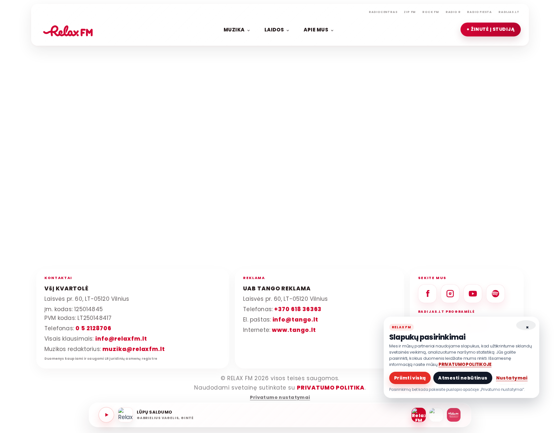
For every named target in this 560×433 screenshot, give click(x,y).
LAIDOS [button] (274, 29)
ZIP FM (410, 12)
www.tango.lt (294, 330)
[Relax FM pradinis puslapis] (68, 29)
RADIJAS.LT (508, 12)
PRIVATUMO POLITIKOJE (465, 364)
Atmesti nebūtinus (462, 378)
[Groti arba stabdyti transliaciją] (106, 415)
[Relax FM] (419, 415)
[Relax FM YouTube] (472, 293)
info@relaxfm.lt (121, 338)
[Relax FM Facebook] (427, 293)
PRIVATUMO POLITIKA (331, 388)
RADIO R (453, 12)
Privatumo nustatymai (280, 397)
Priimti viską (410, 378)
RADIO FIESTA (479, 12)
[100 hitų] (436, 415)
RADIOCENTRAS (383, 12)
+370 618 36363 (297, 309)
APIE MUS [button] (316, 29)
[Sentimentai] (454, 415)
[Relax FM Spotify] (495, 293)
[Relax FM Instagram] (450, 293)
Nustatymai (512, 378)
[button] (491, 29)
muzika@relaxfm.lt (133, 349)
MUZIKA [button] (234, 29)
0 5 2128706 (93, 328)
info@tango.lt (295, 319)
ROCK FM (430, 12)
